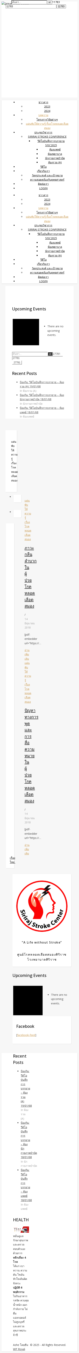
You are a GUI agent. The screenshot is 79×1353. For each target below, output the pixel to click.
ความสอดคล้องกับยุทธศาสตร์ (47, 179)
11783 (56, 2)
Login (43, 188)
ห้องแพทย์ (55, 149)
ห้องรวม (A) (55, 162)
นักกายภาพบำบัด (55, 158)
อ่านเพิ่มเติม (27, 654)
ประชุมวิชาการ (43, 132)
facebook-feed (26, 1035)
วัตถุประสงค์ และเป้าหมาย (47, 175)
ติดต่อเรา (43, 184)
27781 (56, 354)
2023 (47, 106)
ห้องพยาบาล (55, 154)
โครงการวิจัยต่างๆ (47, 119)
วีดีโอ (43, 167)
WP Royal (19, 1349)
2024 (47, 111)
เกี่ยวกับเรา (43, 171)
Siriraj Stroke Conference (47, 136)
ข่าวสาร (43, 102)
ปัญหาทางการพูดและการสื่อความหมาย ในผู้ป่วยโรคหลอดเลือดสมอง (31, 755)
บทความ (43, 115)
